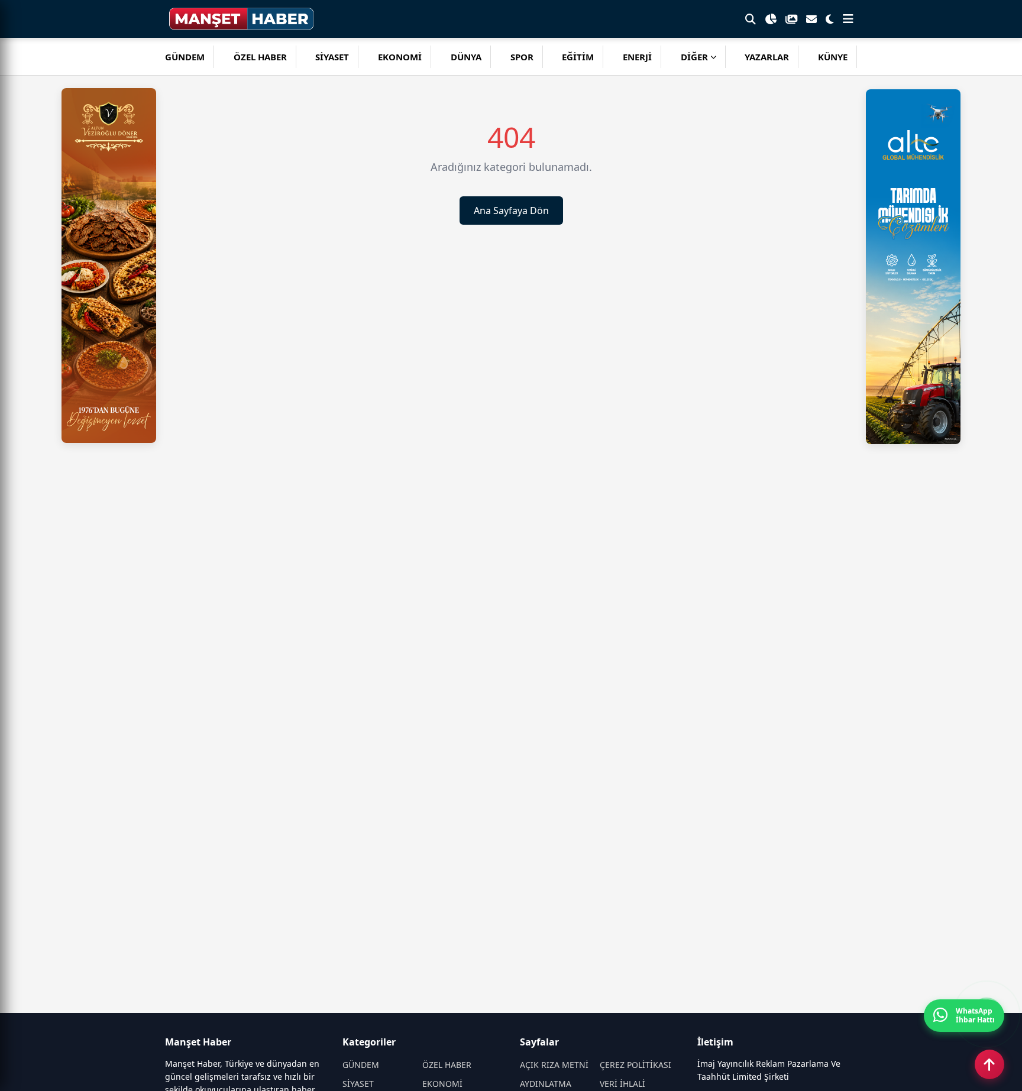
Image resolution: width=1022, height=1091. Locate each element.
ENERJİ (637, 57)
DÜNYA (466, 57)
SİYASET (332, 57)
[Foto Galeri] (791, 19)
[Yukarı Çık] (989, 1064)
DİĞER (694, 57)
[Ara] (750, 19)
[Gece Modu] (829, 19)
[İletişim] (811, 19)
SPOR (521, 57)
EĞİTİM (578, 57)
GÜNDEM (185, 57)
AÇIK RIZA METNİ (554, 1064)
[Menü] (848, 19)
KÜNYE (833, 57)
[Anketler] (770, 19)
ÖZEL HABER (260, 57)
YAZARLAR (767, 57)
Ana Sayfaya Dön (511, 210)
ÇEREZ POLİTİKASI (635, 1064)
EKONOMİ (400, 57)
